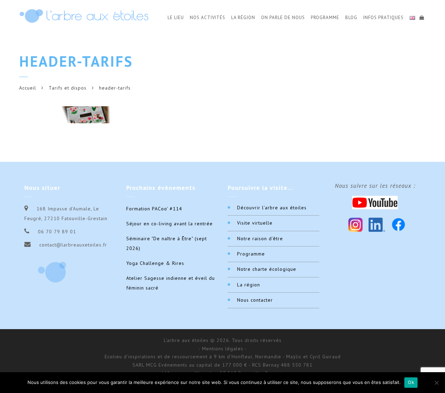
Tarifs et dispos (68, 88)
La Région (243, 17)
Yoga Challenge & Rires (155, 263)
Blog (351, 17)
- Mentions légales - (223, 348)
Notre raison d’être (260, 238)
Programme (325, 17)
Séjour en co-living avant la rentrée (169, 223)
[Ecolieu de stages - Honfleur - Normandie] (84, 16)
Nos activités (207, 17)
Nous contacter (255, 300)
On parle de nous (283, 17)
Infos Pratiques (383, 17)
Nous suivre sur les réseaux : (375, 186)
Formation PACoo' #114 (154, 209)
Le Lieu (176, 17)
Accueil (27, 88)
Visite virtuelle (255, 223)
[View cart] (421, 16)
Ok (411, 382)
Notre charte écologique (266, 269)
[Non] (436, 382)
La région (248, 285)
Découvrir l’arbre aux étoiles (272, 207)
